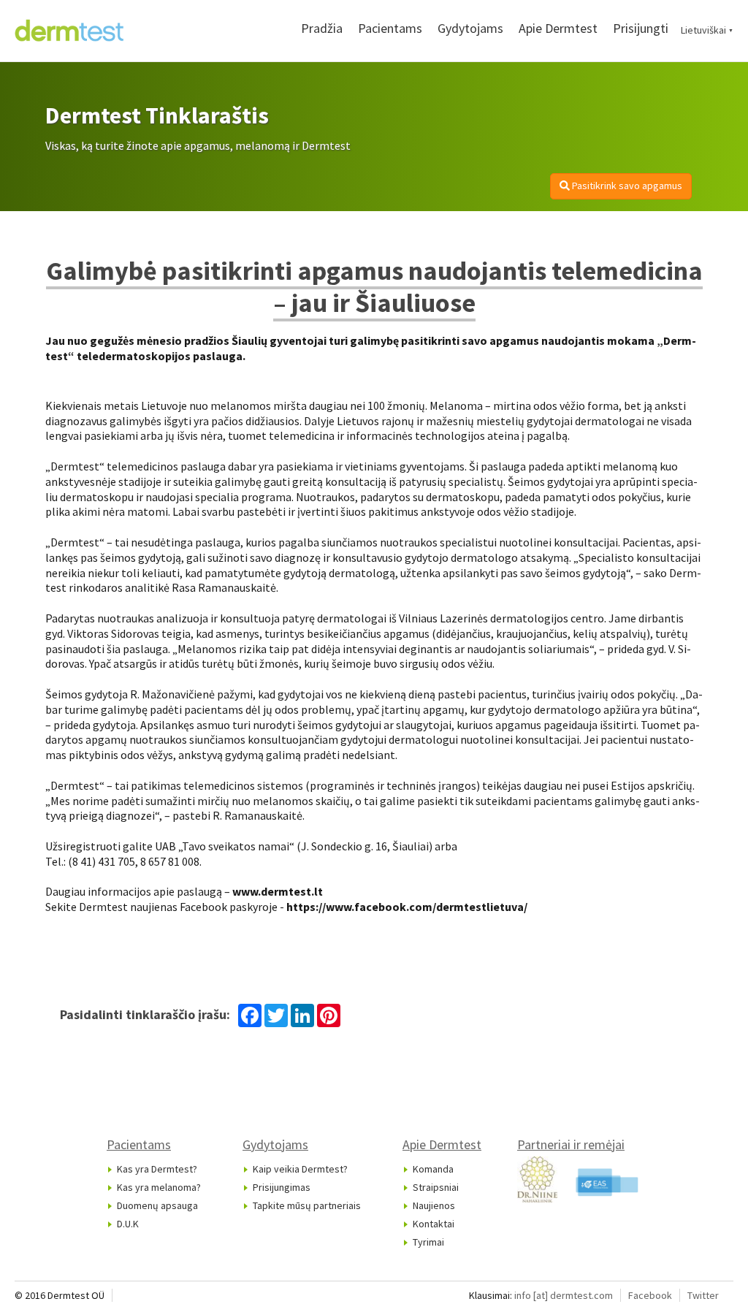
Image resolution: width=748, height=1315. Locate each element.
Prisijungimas (281, 1187)
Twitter (703, 1295)
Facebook (650, 1295)
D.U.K (128, 1223)
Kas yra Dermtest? (157, 1168)
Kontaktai (433, 1223)
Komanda (433, 1168)
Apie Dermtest (558, 28)
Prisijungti (640, 28)
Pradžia (322, 28)
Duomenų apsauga (157, 1205)
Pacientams (390, 28)
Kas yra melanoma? (159, 1187)
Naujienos (434, 1205)
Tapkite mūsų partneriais (307, 1205)
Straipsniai (436, 1187)
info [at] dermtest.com (563, 1295)
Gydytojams (470, 28)
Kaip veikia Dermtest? (300, 1168)
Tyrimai (428, 1242)
